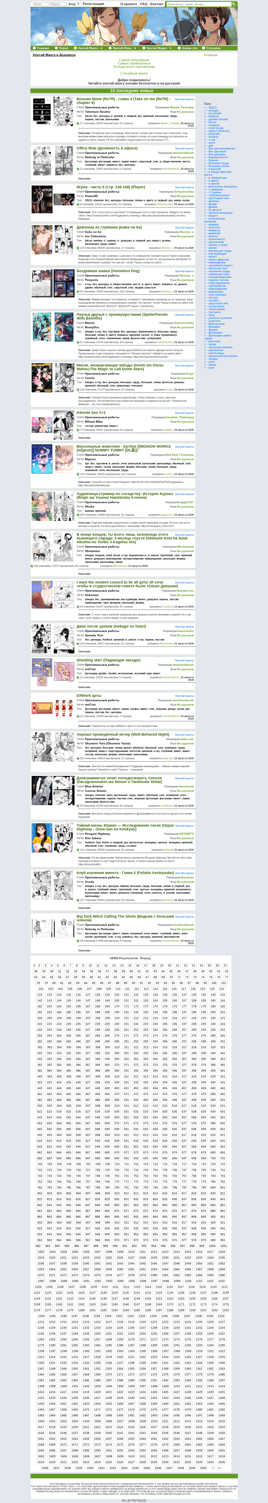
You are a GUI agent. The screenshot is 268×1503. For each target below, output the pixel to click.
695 (165, 1158)
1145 (92, 1298)
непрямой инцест (221, 265)
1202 (130, 1316)
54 (43, 977)
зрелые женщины (221, 212)
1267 (97, 1339)
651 (126, 1146)
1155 (203, 1298)
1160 (59, 1304)
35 (91, 971)
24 (201, 965)
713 (145, 1164)
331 (126, 1053)
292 (136, 1041)
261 (222, 1029)
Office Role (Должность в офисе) (107, 148)
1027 (131, 1257)
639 (203, 1140)
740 (213, 1170)
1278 (221, 1339)
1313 (40, 1357)
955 (165, 1234)
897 (184, 1216)
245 (68, 1029)
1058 (97, 1269)
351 (126, 1059)
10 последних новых (131, 90)
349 (107, 1059)
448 (97, 1088)
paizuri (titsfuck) (219, 131)
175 (165, 1006)
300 (213, 1041)
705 (68, 1164)
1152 (170, 1298)
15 (129, 965)
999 (201, 1246)
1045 (142, 1263)
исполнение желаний (214, 220)
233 (145, 1024)
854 (155, 1205)
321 (222, 1047)
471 (126, 1094)
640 (213, 1140)
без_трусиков (111, 331)
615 (165, 1135)
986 (76, 1246)
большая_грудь (167, 331)
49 (203, 971)
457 (184, 1088)
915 (165, 1222)
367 (87, 1064)
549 (107, 1117)
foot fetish (215, 113)
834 (155, 1199)
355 (165, 1059)
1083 (187, 1275)
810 (117, 1193)
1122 (37, 1292)
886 (78, 1216)
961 (222, 1234)
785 (68, 1187)
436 (174, 1082)
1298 (63, 1351)
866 (78, 1211)
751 (126, 1175)
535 (165, 1111)
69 (163, 977)
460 (213, 1088)
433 (145, 1082)
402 (40, 1076)
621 (222, 1135)
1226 (210, 1322)
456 (174, 1088)
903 (49, 1222)
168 (97, 1006)
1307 (165, 1351)
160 (213, 1000)
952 (136, 1234)
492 (136, 1099)
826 (78, 1199)
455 (165, 1088)
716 (174, 1164)
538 (193, 1111)
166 (78, 1006)
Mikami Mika (94, 421)
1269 (120, 1339)
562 (39, 1123)
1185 (137, 1310)
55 (51, 977)
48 (195, 971)
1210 (221, 1316)
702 (40, 1164)
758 (193, 1175)
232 (136, 1024)
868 (97, 1211)
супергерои (154, 338)
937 (184, 1228)
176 (174, 1006)
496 (174, 1099)
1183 (114, 1310)
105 (69, 988)
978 (193, 1240)
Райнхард (187, 417)
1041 (97, 1263)
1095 (131, 1281)
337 (184, 1053)
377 (184, 1064)
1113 (137, 1286)
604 (59, 1135)
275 (165, 1035)
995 (163, 1246)
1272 (154, 1339)
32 (67, 971)
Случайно (213, 48)
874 (155, 1211)
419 (203, 1076)
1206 (176, 1316)
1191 (203, 1310)
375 (165, 1064)
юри (149, 673)
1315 (63, 1357)
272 (136, 1035)
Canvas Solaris (95, 790)
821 (222, 1193)
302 (40, 1047)
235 (165, 1024)
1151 (159, 1298)
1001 (223, 1246)
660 (213, 1146)
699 (203, 1158)
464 (59, 1094)
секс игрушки (217, 294)
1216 (97, 1322)
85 (93, 983)
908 (97, 1222)
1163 (92, 1304)
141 (222, 994)
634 (155, 1140)
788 (97, 1187)
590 (116, 1129)
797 (184, 1187)
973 (145, 1240)
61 (99, 977)
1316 (74, 1357)
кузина (166, 240)
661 (222, 1146)
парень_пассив (94, 119)
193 (145, 1012)
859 (203, 1205)
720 (213, 1164)
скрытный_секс (148, 161)
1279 (40, 1345)
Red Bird (171, 454)
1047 (165, 1263)
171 (126, 1006)
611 (126, 1135)
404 (59, 1076)
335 (165, 1053)
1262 (40, 1339)
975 (165, 1240)
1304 (131, 1351)
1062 (142, 1269)
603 (49, 1135)
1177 (48, 1310)
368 (97, 1064)
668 (97, 1152)
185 (68, 1012)
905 (68, 1222)
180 (213, 1006)
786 (78, 1187)
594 (155, 1129)
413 (145, 1076)
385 (68, 1070)
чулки (185, 200)
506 (78, 1105)
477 (184, 1094)
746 (78, 1175)
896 (174, 1216)
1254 (142, 1333)
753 (145, 1175)
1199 (97, 1316)
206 (78, 1018)
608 (97, 1135)
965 (68, 1240)
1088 (52, 1281)
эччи (124, 463)
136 (174, 994)
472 (136, 1094)
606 (78, 1135)
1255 (154, 1333)
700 (213, 1158)
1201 (119, 1316)
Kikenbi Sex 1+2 (91, 412)
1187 (159, 1310)
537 (184, 1111)
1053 (40, 1269)
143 (49, 1000)
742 (39, 1175)
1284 (97, 1345)
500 (213, 1099)
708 (97, 1164)
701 (222, 1158)
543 (49, 1117)
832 (136, 1199)
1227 (221, 1322)
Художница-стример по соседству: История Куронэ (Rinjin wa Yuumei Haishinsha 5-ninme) (125, 496)
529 (107, 1111)
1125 (70, 1292)
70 (171, 977)
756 (174, 1175)
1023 (86, 1257)
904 (59, 1222)
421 (222, 1076)
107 (89, 988)
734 (155, 1170)
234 (155, 1024)
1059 (108, 1269)
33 (75, 971)
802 (40, 1193)
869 (107, 1211)
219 (203, 1018)
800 (213, 1187)
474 (155, 1094)
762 (39, 1181)
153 (145, 1000)
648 (97, 1146)
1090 (75, 1281)
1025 (108, 1257)
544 (59, 1117)
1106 (60, 1286)
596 (174, 1129)
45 (171, 971)
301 (222, 1041)
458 (193, 1088)
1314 (52, 1357)
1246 (52, 1333)
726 (78, 1170)
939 (203, 1228)
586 (78, 1129)
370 (116, 1064)
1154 (192, 1298)
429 (107, 1082)
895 (165, 1216)
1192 (214, 1310)
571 (126, 1123)
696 (174, 1158)
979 (203, 1240)
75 (211, 977)
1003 (52, 1251)
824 (59, 1199)
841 (222, 1199)
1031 (176, 1257)
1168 (148, 1304)
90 (133, 983)
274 (155, 1035)
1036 (40, 1263)
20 (169, 965)
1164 (103, 1304)
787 (87, 1187)
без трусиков (217, 151)
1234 (108, 1327)
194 (155, 1012)
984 (57, 1246)
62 (107, 977)
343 (49, 1059)
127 (87, 994)
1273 (165, 1339)
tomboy (97, 240)
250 (116, 1029)
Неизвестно (185, 590)
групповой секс (219, 198)
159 (203, 1000)
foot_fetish (102, 842)
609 (107, 1135)
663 (49, 1152)
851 (126, 1205)
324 (59, 1053)
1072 (63, 1275)
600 (213, 1129)
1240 (176, 1327)
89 (125, 983)
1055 (63, 1269)
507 (88, 1105)
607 (88, 1135)
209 (107, 1018)
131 (126, 994)
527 (87, 1111)
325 (68, 1053)
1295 (221, 1345)
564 (59, 1123)
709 (107, 1164)
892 (136, 1216)
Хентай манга (184, 99)
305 (68, 1047)
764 (59, 1181)
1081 (165, 1275)
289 (107, 1041)
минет (134, 161)
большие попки (219, 166)
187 (87, 1012)
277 (184, 1035)
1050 (199, 1263)
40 (131, 971)
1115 (159, 1286)
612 (136, 1135)
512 (136, 1105)
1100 (188, 1281)
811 (126, 1193)
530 (116, 1111)
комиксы (112, 164)
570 (116, 1123)
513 (145, 1105)
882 (39, 1216)
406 (78, 1076)
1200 (108, 1316)
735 (165, 1170)
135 (165, 994)
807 (88, 1193)
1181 (92, 1310)
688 (97, 1158)
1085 (210, 1275)
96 (181, 983)
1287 (131, 1345)
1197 (74, 1316)
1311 (210, 1351)
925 (68, 1228)
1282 (74, 1345)
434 (155, 1082)
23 (193, 965)
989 (105, 1246)
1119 (202, 1286)
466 (78, 1094)
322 (39, 1053)
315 (165, 1047)
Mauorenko (166, 643)
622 (39, 1140)
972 (136, 1240)
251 (126, 1029)
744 (59, 1175)
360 (213, 1059)
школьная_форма (123, 466)
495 (165, 1099)
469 (107, 1094)
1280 (52, 1345)
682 (39, 1158)
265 (68, 1035)
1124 (59, 1292)
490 (116, 1099)
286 (78, 1041)
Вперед (145, 958)
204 (59, 1018)
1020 (52, 1257)
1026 (120, 1257)
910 (117, 1222)
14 (122, 965)
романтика (123, 385)
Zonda (89, 881)
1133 (159, 1292)
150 (116, 1000)
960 (213, 1234)
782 (39, 1187)
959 (203, 1234)
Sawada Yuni (94, 635)
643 (49, 1146)
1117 (181, 1286)
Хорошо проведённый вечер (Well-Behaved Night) (123, 734)
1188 (170, 1310)
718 (193, 1164)
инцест (156, 240)
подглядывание (118, 751)
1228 (40, 1327)
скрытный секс (218, 303)
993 (144, 1246)
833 (145, 1199)
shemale (98, 200)
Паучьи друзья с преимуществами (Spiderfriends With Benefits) (122, 316)
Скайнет (172, 417)
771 (126, 1181)
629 (107, 1140)
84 (86, 983)
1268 (108, 1339)
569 (107, 1123)
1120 (213, 1286)
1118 (191, 1286)
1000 (212, 1246)
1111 (115, 1286)
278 (193, 1035)
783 (49, 1187)
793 (145, 1187)
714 (155, 1164)
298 (193, 1041)
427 (87, 1082)
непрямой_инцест (96, 751)
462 (39, 1094)
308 (97, 1047)
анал (110, 795)
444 (59, 1088)
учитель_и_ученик (163, 892)
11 (98, 965)
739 (203, 1170)
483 (49, 1099)
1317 (86, 1357)
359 (203, 1059)
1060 (120, 1269)
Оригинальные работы (102, 107)
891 (126, 1216)
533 (145, 1111)
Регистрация (93, 4)
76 (218, 977)
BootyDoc (92, 327)
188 (97, 1012)
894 (155, 1216)
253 (145, 1029)
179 (203, 1006)
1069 (221, 1269)
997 (182, 1246)
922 (39, 1228)
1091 (86, 1281)
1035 (221, 1257)
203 (49, 1018)
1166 (125, 1304)
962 (39, 1240)
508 (97, 1105)
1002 (41, 1251)
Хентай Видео (157, 48)
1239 (165, 1327)
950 (116, 1234)
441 (222, 1082)
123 (49, 994)
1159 (48, 1304)
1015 (187, 1251)
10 (90, 965)
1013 (165, 1251)
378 (193, 1064)
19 (161, 965)
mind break (216, 128)
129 (107, 994)
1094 (120, 1281)
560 (213, 1117)
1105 (49, 1286)
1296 (41, 1351)
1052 (221, 1263)
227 (87, 1024)
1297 (52, 1351)
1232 (86, 1327)
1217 (108, 1322)
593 (145, 1129)
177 (184, 1006)
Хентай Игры (122, 48)
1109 (93, 1286)
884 (59, 1216)
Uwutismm (186, 786)
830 (116, 1199)
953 (145, 1234)
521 (222, 1105)
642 (39, 1146)
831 (126, 1199)
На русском (185, 111)
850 (116, 1205)
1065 (176, 1269)
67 (147, 977)
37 (107, 971)
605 (68, 1135)
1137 (203, 1292)
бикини (124, 886)
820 (213, 1193)
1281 (63, 1345)
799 (203, 1187)
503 (49, 1105)
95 (173, 983)
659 (203, 1146)
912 (136, 1222)
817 (184, 1193)
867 (87, 1211)
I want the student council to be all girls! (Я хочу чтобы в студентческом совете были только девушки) (127, 584)
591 (126, 1129)
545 (68, 1117)
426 (78, 1082)
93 (157, 983)
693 (145, 1158)
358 (193, 1059)
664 (59, 1152)
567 (87, 1123)
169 (107, 1006)
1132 (148, 1292)
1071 (52, 1275)
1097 (154, 1281)
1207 (187, 1316)
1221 (154, 1322)
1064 (165, 1269)
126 (78, 994)
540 (213, 1111)
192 (136, 1012)
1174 (214, 1304)
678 (193, 1152)
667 (87, 1152)
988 (95, 1246)
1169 (159, 1304)
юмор (177, 200)
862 (39, 1211)
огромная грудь (219, 271)
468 (97, 1094)
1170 (170, 1304)
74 (203, 977)
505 (68, 1105)
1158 (37, 1304)
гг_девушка (124, 240)
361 (222, 1059)
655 (165, 1146)
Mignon (90, 459)
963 (49, 1240)
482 (39, 1099)
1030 (165, 1257)
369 (107, 1064)
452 (136, 1088)
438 (193, 1082)
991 (124, 1246)
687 (87, 1158)
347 (87, 1059)
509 (107, 1105)
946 (78, 1234)
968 (97, 1240)
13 (114, 965)
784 (59, 1187)
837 (184, 1199)
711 (126, 1164)
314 (155, 1047)
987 (86, 1246)
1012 (154, 1251)
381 (222, 1064)
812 (136, 1193)
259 (203, 1029)
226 (78, 1024)
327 (87, 1053)
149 (107, 1000)
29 (43, 971)
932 (136, 1228)
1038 (63, 1263)
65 (131, 977)
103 (50, 988)
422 (39, 1082)
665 (68, 1152)
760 (213, 1175)
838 (193, 1199)
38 (115, 971)
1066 (187, 1269)
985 (67, 1246)
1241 (187, 1327)
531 (126, 1111)
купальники (92, 892)
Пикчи (63, 48)
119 (202, 988)
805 (68, 1193)
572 (136, 1123)
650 (116, 1146)
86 (101, 983)
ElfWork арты (89, 695)
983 (47, 1246)
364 (59, 1064)
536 (174, 1111)
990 (115, 1246)
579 (203, 1123)
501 (222, 1099)
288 (97, 1041)
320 (213, 1047)
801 (222, 1187)
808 (97, 1193)
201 (222, 1012)
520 (213, 1105)
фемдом (115, 602)
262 (39, 1035)
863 (49, 1211)
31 (59, 971)
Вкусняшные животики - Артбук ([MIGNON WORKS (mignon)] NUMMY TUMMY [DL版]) (124, 448)
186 (78, 1012)
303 (49, 1047)
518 (193, 1105)
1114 (148, 1286)
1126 (81, 1292)
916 (174, 1222)
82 (70, 983)
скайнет (168, 429)
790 (116, 1187)
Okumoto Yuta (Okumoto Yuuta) (107, 743)
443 (49, 1088)
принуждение (153, 558)
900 (213, 1216)
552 (136, 1117)
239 (203, 1024)
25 (209, 965)
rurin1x (169, 474)
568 (97, 1123)
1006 (86, 1251)
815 (165, 1193)
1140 (37, 1298)
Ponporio (91, 280)
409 (107, 1076)
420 (213, 1076)
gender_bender (108, 673)
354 (155, 1059)
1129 (114, 1292)
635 (165, 1140)
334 (155, 1053)
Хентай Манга (88, 48)
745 (68, 1175)
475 (165, 1094)
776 (174, 1181)
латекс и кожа (218, 244)
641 (222, 1140)
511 (126, 1105)
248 (97, 1029)
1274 (176, 1339)
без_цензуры (101, 116)
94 (165, 983)
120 (212, 988)
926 (78, 1228)
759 (203, 1175)
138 (193, 994)
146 (78, 1000)
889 (107, 1216)
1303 (120, 1351)
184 (59, 1012)
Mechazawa (185, 546)
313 (145, 1047)
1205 (164, 1316)
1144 (81, 1298)
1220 (142, 1322)
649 (107, 1146)
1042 (108, 1263)
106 (79, 988)
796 (174, 1187)
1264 (63, 1339)
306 (78, 1047)
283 (49, 1041)
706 (78, 1164)
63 (115, 977)
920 (213, 1222)
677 (184, 1152)
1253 (131, 1333)
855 (165, 1205)
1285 (108, 1345)
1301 (97, 1351)
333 (145, 1053)
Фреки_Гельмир (182, 107)
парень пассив (219, 280)
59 (83, 977)
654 (155, 1146)
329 (107, 1053)
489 (107, 1099)
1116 (170, 1286)
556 (174, 1117)
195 (165, 1012)
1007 (97, 1251)
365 (68, 1064)
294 (155, 1041)
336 (174, 1053)
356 (174, 1059)
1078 (131, 1275)
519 (203, 1105)
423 (49, 1082)
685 (68, 1158)
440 (213, 1082)
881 (222, 1211)
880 (213, 1211)
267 (87, 1035)
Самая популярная (134, 60)
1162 (81, 1304)
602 (40, 1135)
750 (116, 1175)
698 (193, 1158)
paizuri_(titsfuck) (134, 747)
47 (187, 971)
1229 (52, 1327)
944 (59, 1234)
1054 (52, 1269)
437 (184, 1082)
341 (222, 1053)
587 (87, 1129)
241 (222, 1024)
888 (97, 1216)
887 (87, 1216)
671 (126, 1152)
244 (59, 1029)
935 (165, 1228)
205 (68, 1018)
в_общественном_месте (175, 161)
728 (97, 1170)
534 (155, 1111)
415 (165, 1076)
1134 (170, 1292)
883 (49, 1216)
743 (49, 1175)
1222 (165, 1322)
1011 (142, 1251)
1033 (199, 1257)
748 (97, 1175)
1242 (199, 1327)
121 (221, 988)
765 (68, 1181)
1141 (48, 1298)
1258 (187, 1333)
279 (203, 1035)
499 (203, 1099)
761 (222, 1175)
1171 (181, 1304)
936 (174, 1228)
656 (174, 1146)
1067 (199, 1269)
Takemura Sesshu (97, 111)
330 (116, 1053)
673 (145, 1152)
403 (49, 1076)
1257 (176, 1333)
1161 (70, 1304)
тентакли (136, 385)
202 (40, 1018)
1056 (74, 1269)
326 (78, 1053)
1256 (165, 1333)
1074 (86, 1275)
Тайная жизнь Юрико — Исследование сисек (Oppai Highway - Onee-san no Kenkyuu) (125, 827)
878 (193, 1211)
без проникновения (222, 148)
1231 (74, 1327)
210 (117, 1018)
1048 (176, 1263)
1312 (221, 1351)
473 (145, 1094)
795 (165, 1187)
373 (145, 1064)
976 (174, 1240)
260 (213, 1029)
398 (193, 1070)
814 (155, 1193)
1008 (109, 1251)
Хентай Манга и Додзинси (54, 55)
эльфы (134, 708)
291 (126, 1041)
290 (116, 1041)
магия (88, 936)
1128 (103, 1292)
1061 (131, 1269)
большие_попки (132, 200)
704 (59, 1164)
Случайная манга (134, 73)
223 (49, 1024)
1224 (187, 1322)
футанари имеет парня (217, 337)
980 (213, 1240)
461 (222, 1088)
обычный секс (218, 268)
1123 (48, 1292)
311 (126, 1047)
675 (165, 1152)
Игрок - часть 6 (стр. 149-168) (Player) (111, 187)
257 (184, 1029)
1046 (154, 1263)
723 (49, 1170)
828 (97, 1199)
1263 (52, 1339)
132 (136, 994)
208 (97, 1018)
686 (78, 1158)
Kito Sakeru (93, 838)
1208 (198, 1316)
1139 (225, 1292)
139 (203, 994)
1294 (210, 1345)
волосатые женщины (223, 186)
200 (213, 1012)
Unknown (92, 595)
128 (97, 994)
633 (145, 1140)
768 (97, 1181)
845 (68, 1205)
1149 (137, 1298)
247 (87, 1029)
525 (68, 1111)
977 (184, 1240)
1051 (210, 1263)
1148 (125, 1298)
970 (116, 1240)
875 (165, 1211)
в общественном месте (217, 173)
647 (87, 1146)
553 (145, 1117)
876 (174, 1211)
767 (87, 1181)
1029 (154, 1257)
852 (136, 1205)
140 (213, 994)
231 (126, 1024)
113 (146, 988)
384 (59, 1070)
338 (193, 1053)
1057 (86, 1269)
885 (68, 1216)
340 (213, 1053)
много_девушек (95, 558)
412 (136, 1076)
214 (155, 1018)
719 (203, 1164)
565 (68, 1123)
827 (87, 1199)
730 (116, 1170)
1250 (97, 1333)
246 (78, 1029)
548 (97, 1117)
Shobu (89, 506)
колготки (135, 751)
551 (126, 1117)
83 (78, 983)
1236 (131, 1327)
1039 (74, 1263)
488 (97, 1099)
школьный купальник (223, 355)
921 (222, 1222)
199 (203, 1012)
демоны (179, 382)
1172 (192, 1304)
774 (155, 1181)
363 (49, 1064)
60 (91, 977)
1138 (214, 1292)
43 (155, 971)
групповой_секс (170, 555)
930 (116, 1228)
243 (49, 1029)
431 (126, 1082)
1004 (63, 1251)
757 (184, 1175)
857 (184, 1205)
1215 (86, 1322)
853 (145, 1205)
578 (193, 1123)
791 (126, 1187)
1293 (199, 1345)
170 (116, 1006)
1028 (142, 1257)
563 (49, 1123)
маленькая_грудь (166, 116)
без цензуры (217, 154)
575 (165, 1123)
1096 (143, 1281)
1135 (181, 1292)
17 (145, 965)
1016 (199, 1251)
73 (195, 977)
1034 (210, 1257)
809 (107, 1193)
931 (126, 1228)
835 (165, 1199)
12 (106, 965)
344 (59, 1059)
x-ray (88, 284)
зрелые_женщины (169, 842)
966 (78, 1240)
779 (203, 1181)
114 (155, 988)
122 (39, 994)
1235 (120, 1327)
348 (97, 1059)
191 (126, 1012)
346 (78, 1059)
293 (145, 1041)
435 (165, 1082)
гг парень (215, 192)
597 (184, 1129)
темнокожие (113, 338)
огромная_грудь (175, 747)
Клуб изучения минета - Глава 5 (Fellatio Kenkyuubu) (125, 873)
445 (68, 1088)
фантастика (138, 338)
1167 (137, 1304)
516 (174, 1105)
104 (60, 988)
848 (97, 1205)
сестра (89, 425)
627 (87, 1140)
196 (174, 1012)
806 (78, 1193)
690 (116, 1158)
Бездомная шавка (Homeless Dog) (108, 271)
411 (126, 1076)
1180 (81, 1310)
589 (107, 1129)
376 (174, 1064)
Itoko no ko (93, 232)
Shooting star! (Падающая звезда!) (108, 660)
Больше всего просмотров (134, 66)
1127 (92, 1292)
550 (116, 1117)
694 (155, 1158)
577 (184, 1123)
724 (59, 1170)
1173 (203, 1304)
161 (222, 1000)
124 (59, 994)
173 (145, 1006)
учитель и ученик (220, 318)
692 (136, 1158)
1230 (63, 1327)
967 (87, 1240)
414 (155, 1076)
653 (145, 1146)
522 (39, 1111)
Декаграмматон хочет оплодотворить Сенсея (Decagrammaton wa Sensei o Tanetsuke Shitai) (119, 780)
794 (155, 1187)
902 (40, 1222)
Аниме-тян (189, 48)
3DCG (88, 200)
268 (97, 1035)
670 (116, 1152)
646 (78, 1146)
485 (68, 1099)
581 (222, 1123)
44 (163, 971)
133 (145, 994)
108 (98, 988)
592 (136, 1129)
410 (117, 1076)
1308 (176, 1351)
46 (179, 971)
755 (165, 1175)
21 (177, 965)
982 (38, 1246)
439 (203, 1082)
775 (165, 1181)
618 (193, 1135)
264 (59, 1035)
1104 (38, 1286)
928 (97, 1228)
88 (117, 983)
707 (88, 1164)
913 (145, 1222)
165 (68, 1006)
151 (126, 1000)
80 (54, 983)
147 (87, 1000)
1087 (41, 1281)
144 (59, 1000)
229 (107, 1024)
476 (174, 1094)
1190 (192, 1310)
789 (107, 1187)
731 (126, 1170)
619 (203, 1135)
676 (174, 1152)
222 (39, 1024)
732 (136, 1170)
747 (87, 1175)
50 (211, 971)
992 (134, 1246)
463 (49, 1094)
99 (205, 983)
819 (203, 1193)
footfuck (107, 639)
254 (155, 1029)
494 (155, 1099)
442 (39, 1088)
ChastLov (167, 606)
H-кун (190, 373)
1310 (199, 1351)
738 (193, 1170)
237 (184, 1024)
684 (59, 1158)
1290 (165, 1345)
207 (88, 1018)
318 (193, 1047)
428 (97, 1082)
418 (193, 1076)
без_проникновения (107, 599)
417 (184, 1076)
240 (213, 1024)
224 (59, 1024)
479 (203, 1094)
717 (184, 1164)
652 (136, 1146)
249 (107, 1029)
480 (213, 1094)
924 (59, 1228)
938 (193, 1228)
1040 (86, 1263)
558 (193, 1117)
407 (88, 1076)
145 (68, 1000)
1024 (97, 1257)
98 (197, 983)
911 (126, 1222)
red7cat (90, 669)
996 (172, 1246)
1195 (52, 1316)
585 (68, 1129)
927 (87, 1228)
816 (174, 1193)
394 (155, 1070)
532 (136, 1111)
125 (68, 994)
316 (174, 1047)
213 (145, 1018)
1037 (52, 1263)
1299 (75, 1351)
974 (155, 1240)
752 (136, 1175)
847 (87, 1205)
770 (116, 1181)
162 (39, 1006)
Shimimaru (92, 551)
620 (213, 1135)
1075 (97, 1275)
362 (39, 1064)
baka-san (187, 739)
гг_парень (110, 240)
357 (184, 1059)
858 (193, 1205)
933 (145, 1228)
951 (126, 1234)
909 (107, 1222)
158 (193, 1000)
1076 (108, 1275)
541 (222, 1111)
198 (193, 1012)
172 (136, 1006)
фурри (139, 287)
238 (193, 1024)
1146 (103, 1298)
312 (136, 1047)
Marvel (89, 323)
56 (59, 977)
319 (203, 1047)
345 (68, 1059)
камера (89, 510)
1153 (181, 1298)
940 (213, 1228)
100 (213, 983)
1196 (63, 1316)
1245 (40, 1333)
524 (59, 1111)
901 (222, 1216)
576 (174, 1123)
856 (174, 1205)
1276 (199, 1339)
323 (49, 1053)
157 (184, 1000)
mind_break (113, 555)
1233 (97, 1327)
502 (40, 1105)
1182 (103, 1310)
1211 (41, 1322)
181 (222, 1006)
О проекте (128, 4)
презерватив (171, 936)
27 (225, 965)
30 (51, 971)
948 (97, 1234)
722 (39, 1170)
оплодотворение (133, 558)
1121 (224, 1286)
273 (145, 1035)
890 (116, 1216)
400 (213, 1070)
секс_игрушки (157, 708)
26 (217, 965)
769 (107, 1181)
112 (136, 988)
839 (203, 1199)
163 (49, 1006)
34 (83, 971)
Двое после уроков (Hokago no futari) (111, 626)
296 (174, 1041)
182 (39, 1012)
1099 (177, 1281)
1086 (221, 1275)
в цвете (214, 180)
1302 (109, 1351)
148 (97, 1000)
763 (49, 1181)
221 (222, 1018)
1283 (86, 1345)
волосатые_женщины (143, 842)
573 (145, 1123)
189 (107, 1012)
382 (39, 1070)
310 (117, 1047)
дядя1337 (187, 502)
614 (155, 1135)
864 (59, 1211)
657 (184, 1146)
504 (59, 1105)
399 (203, 1070)
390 (116, 1070)
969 (107, 1240)
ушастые (150, 287)
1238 (154, 1327)
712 (136, 1164)
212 (136, 1018)
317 (184, 1047)
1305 (142, 1351)
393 (145, 1070)
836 (174, 1199)
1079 (142, 1275)
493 (145, 1099)
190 (116, 1012)
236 (174, 1024)
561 (222, 1117)
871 (126, 1211)
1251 (108, 1333)
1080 (154, 1275)
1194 (41, 1316)
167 (87, 1006)
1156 (214, 1298)
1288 (142, 1345)
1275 (187, 1339)
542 (39, 1117)
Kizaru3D (91, 196)
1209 (209, 1316)
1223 (176, 1322)
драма (89, 287)
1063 (154, 1269)
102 (41, 988)
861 (222, 1205)
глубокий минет (219, 195)
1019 (40, 1257)
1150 (148, 1298)
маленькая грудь (220, 250)
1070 (40, 1275)
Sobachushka (184, 191)
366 (78, 1064)
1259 (199, 1333)
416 (174, 1076)
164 (59, 1006)
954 (155, 1234)
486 (78, 1099)
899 (203, 1216)
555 (165, 1117)
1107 (71, 1286)
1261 (221, 1333)
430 (116, 1082)
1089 (64, 1281)
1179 (70, 1310)
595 (165, 1129)
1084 (199, 1275)
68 (155, 977)
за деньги (215, 209)
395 (165, 1070)
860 (213, 1205)
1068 (210, 1269)
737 (184, 1170)
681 (222, 1152)
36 (99, 971)
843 (49, 1205)
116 (174, 988)
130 (116, 994)
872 (136, 1211)
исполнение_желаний (131, 673)
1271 (142, 1339)
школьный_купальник (141, 463)
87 (109, 983)
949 (107, 1234)
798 (193, 1187)
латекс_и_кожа (150, 334)
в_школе (114, 463)
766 (78, 1181)
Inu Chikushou (95, 236)
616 (174, 1135)
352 (136, 1059)
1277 (210, 1339)
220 (213, 1018)
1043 (120, 1263)
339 (203, 1053)
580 (213, 1123)
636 (174, 1140)
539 (203, 1111)
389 (107, 1070)
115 (164, 988)
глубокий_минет (95, 164)
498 (193, 1099)
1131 (137, 1292)
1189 (181, 1310)
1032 (187, 1257)
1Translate (186, 454)
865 (68, 1211)
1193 (225, 1310)
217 (184, 1018)
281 (222, 1035)
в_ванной (117, 116)
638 (193, 1140)
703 (49, 1164)
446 (78, 1088)
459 (203, 1088)
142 (39, 1000)
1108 (82, 1286)
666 (78, 1152)
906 (78, 1222)
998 (192, 1246)
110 (118, 988)
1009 (120, 1251)
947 (87, 1234)
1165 (114, 1304)
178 (193, 1006)
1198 (85, 1316)
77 (226, 977)
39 (123, 971)
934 (155, 1228)
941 (222, 1228)
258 (193, 1029)
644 (59, 1146)
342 (39, 1059)
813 (145, 1193)
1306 (154, 1351)
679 (203, 1152)
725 (68, 1170)
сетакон (131, 845)
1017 (210, 1251)
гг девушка (216, 189)
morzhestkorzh (183, 152)
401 (222, 1070)
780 (213, 1181)
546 (78, 1117)
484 (59, 1099)
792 (136, 1187)
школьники (112, 119)
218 (193, 1018)
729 (107, 1170)
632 (136, 1140)
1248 (74, 1333)
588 (97, 1129)
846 (78, 1205)
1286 (120, 1345)
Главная (43, 48)
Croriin (90, 378)
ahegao (89, 331)
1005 (75, 1251)
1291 (176, 1345)
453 (145, 1088)
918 (193, 1222)
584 (59, 1129)
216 (174, 1018)
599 (203, 1129)
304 (59, 1047)
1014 (176, 1251)
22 (185, 965)
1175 (225, 1304)
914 (155, 1222)
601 (222, 1129)
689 (107, 1158)
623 (49, 1140)
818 (193, 1193)
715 (165, 1164)
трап (106, 602)
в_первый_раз (133, 116)
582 (39, 1129)
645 (68, 1146)
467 (87, 1094)
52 (226, 971)
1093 (109, 1281)
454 (155, 1088)
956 (174, 1234)
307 (88, 1047)
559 (203, 1117)
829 (107, 1199)
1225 (199, 1322)
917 (184, 1222)
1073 (74, 1275)
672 (136, 1152)
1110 (105, 1286)
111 (127, 988)
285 (68, 1041)
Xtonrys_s (186, 232)
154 (155, 1000)
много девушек (219, 259)
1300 (86, 1351)
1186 (148, 1310)
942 (39, 1234)
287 (87, 1041)
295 (165, 1041)
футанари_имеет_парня (114, 161)
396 (174, 1070)
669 (107, 1152)
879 (203, 1211)
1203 (142, 1316)
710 (117, 1164)
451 (126, 1088)
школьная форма (220, 347)
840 (213, 1199)
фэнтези (167, 382)
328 (97, 1053)
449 (107, 1088)
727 (87, 1170)
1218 (120, 1322)
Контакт (157, 4)
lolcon (88, 116)
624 (59, 1140)
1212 (52, 1322)
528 (97, 1111)
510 (117, 1105)
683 (49, 1158)
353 (145, 1059)
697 (184, 1158)
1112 (126, 1286)
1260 (210, 1333)
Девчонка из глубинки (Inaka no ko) (109, 227)
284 (59, 1041)
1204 (153, 1316)
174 (155, 1006)
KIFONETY (186, 833)
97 (189, 983)
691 (126, 1158)
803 (49, 1193)
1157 (225, 1298)
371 (126, 1064)
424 (59, 1082)
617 (184, 1135)
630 (116, 1140)
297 (184, 1041)
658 (193, 1146)
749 (107, 1175)
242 (39, 1029)
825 (68, 1199)
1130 (125, 1292)
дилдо (172, 708)
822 (39, 1199)
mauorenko (186, 631)
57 (67, 977)
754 (155, 1175)
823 (49, 1199)
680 (213, 1152)
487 (87, 1099)
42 (147, 971)
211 (126, 1018)
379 (203, 1064)
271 (126, 1035)
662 (39, 1152)
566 (78, 1123)
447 (87, 1088)
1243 (210, 1327)
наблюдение (114, 558)
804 (59, 1193)
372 (136, 1064)
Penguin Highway (97, 833)
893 (145, 1216)
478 (193, 1094)
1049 (187, 1263)
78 (38, 983)
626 (78, 1140)
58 (75, 977)
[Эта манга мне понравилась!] (78, 124)
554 (155, 1117)
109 (108, 988)
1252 (120, 1333)
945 (68, 1234)
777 (184, 1181)
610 (117, 1135)
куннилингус (169, 334)
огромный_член (95, 338)
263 (49, 1035)
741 (222, 1170)
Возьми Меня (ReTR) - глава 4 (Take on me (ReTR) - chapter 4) (124, 101)
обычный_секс (103, 287)
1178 (59, 1310)
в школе (214, 183)
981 (222, 1240)
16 (137, 965)
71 (179, 977)
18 (153, 965)
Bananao (187, 877)
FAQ (143, 4)
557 (184, 1117)
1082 (176, 1275)
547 (87, 1117)
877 (184, 1211)
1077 (120, 1275)
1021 (63, 1257)
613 (145, 1135)
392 (136, 1070)
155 (165, 1000)
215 (165, 1018)
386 (78, 1070)
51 (218, 971)
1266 (86, 1339)
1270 (131, 1339)
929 (107, 1228)
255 (165, 1029)
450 (116, 1088)
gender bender (218, 119)
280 (213, 1035)
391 (126, 1070)
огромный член (219, 274)
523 (49, 1111)
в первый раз (218, 177)
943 (49, 1234)
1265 (74, 1339)
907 (88, 1222)
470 (116, 1094)
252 (136, 1029)
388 (97, 1070)
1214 (74, 1322)
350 (116, 1059)
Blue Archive (94, 786)
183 (49, 1012)
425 (68, 1082)
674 (155, 1152)
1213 (63, 1322)
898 (193, 1216)
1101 (199, 1281)
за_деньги (180, 284)
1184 (125, 1310)
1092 (97, 1281)
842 (39, 1205)
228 (97, 1024)
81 (62, 983)
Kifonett (168, 849)
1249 (86, 1333)
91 (141, 983)
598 (193, 1129)
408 (97, 1076)
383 (49, 1070)
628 (97, 1140)
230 (116, 1024)
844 (59, 1205)
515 (165, 1105)
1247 (63, 1333)
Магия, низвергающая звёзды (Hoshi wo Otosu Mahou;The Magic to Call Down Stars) (120, 367)
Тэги (207, 103)
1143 (70, 1298)
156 (174, 1000)
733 (145, 1170)
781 (222, 1181)
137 (184, 994)
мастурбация (129, 599)
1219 (131, 1322)
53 (35, 977)
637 (184, 1140)
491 (126, 1099)
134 (155, 994)
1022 (74, 1257)
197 (184, 1012)
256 (174, 1029)
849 (107, 1205)
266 (78, 1035)
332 (136, 1053)
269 (107, 1035)
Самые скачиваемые (134, 63)
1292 (187, 1345)
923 (49, 1228)
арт (87, 463)
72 (187, 977)
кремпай (148, 116)
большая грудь (219, 163)
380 (213, 1064)
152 (136, 1000)
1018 (221, 1251)
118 (193, 988)
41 (139, 971)
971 (126, 1240)
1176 (37, 1310)
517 (184, 1105)
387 (87, 1070)
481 (222, 1094)
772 (136, 1181)
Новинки (211, 55)
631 (126, 1140)
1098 (165, 1281)
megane (100, 555)
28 (35, 971)
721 (222, 1164)
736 (174, 1170)
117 (183, 988)
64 (123, 977)
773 (145, 1181)
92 (149, 983)
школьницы (164, 463)
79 (46, 983)
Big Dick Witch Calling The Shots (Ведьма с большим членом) (125, 918)
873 (145, 1211)
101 (223, 983)
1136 (192, 1292)
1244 (221, 1327)
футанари (91, 161)
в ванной (215, 169)
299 (203, 1041)
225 (68, 1024)
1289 (154, 1345)
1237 (142, 1327)
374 (155, 1064)
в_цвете (148, 200)
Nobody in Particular (99, 157)
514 (155, 1105)
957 (184, 1234)
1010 (131, 1251)
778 (193, 1181)
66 (139, 977)
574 (155, 1123)
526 (78, 1111)
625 (68, 1140)
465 (68, 1094)
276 (174, 1035)
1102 (210, 1281)
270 (116, 1035)
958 (193, 1234)
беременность (147, 331)
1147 (114, 1298)
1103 (221, 1281)
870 (116, 1211)
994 (153, 1246)
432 (136, 1082)
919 (203, 1222)
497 (184, 1099)
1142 (59, 1298)
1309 (188, 1351)
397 (184, 1070)
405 (68, 1076)
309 (107, 1047)
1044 (131, 1263)
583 (49, 1129)
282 (39, 1041)
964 (59, 1240)
